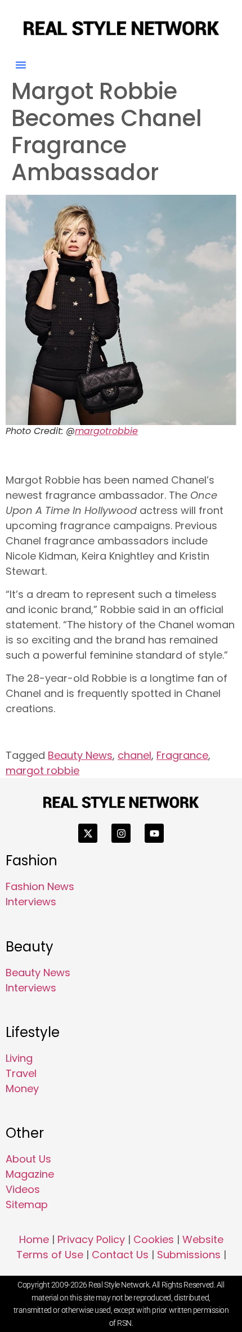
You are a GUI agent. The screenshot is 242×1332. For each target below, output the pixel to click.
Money (22, 1088)
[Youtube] (154, 833)
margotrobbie (106, 430)
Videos (23, 1189)
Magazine (30, 1174)
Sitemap (27, 1204)
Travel (21, 1073)
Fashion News (40, 886)
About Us (28, 1159)
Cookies (153, 1239)
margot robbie (42, 770)
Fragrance (182, 755)
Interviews (31, 902)
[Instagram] (121, 833)
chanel (134, 755)
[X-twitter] (87, 833)
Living (19, 1058)
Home (34, 1239)
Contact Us (120, 1255)
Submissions (189, 1255)
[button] (20, 64)
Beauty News (80, 755)
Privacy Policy (91, 1239)
